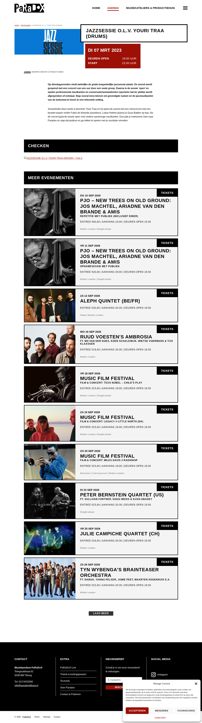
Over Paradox (67, 687)
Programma (25, 25)
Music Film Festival (111, 380)
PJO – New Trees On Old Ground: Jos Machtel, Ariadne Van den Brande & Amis (125, 207)
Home (96, 8)
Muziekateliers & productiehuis (150, 8)
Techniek (65, 681)
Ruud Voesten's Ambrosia (126, 339)
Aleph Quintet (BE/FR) (110, 301)
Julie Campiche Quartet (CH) (120, 533)
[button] (196, 683)
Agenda (113, 8)
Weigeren (161, 710)
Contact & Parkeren (70, 694)
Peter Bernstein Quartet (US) (122, 496)
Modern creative (39, 72)
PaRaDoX (26, 717)
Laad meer (101, 613)
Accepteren (137, 710)
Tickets (169, 194)
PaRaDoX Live (68, 667)
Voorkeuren (186, 710)
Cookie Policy (160, 717)
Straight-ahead (56, 72)
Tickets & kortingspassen (73, 674)
